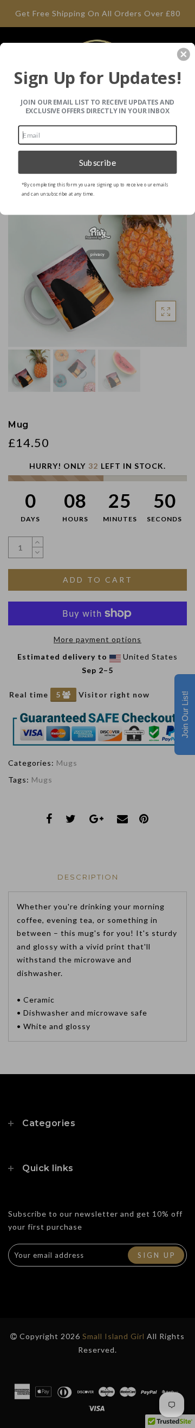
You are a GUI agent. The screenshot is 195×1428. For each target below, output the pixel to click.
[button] (183, 54)
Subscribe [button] (97, 162)
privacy (97, 254)
